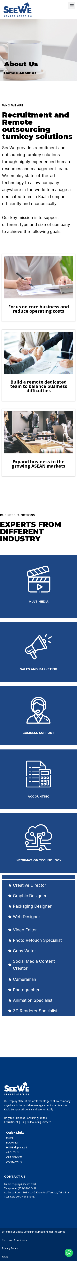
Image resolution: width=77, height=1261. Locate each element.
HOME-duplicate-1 (16, 1147)
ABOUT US (12, 1152)
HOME (9, 1137)
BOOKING (12, 1142)
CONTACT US (14, 1162)
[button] (71, 5)
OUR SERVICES (14, 1157)
